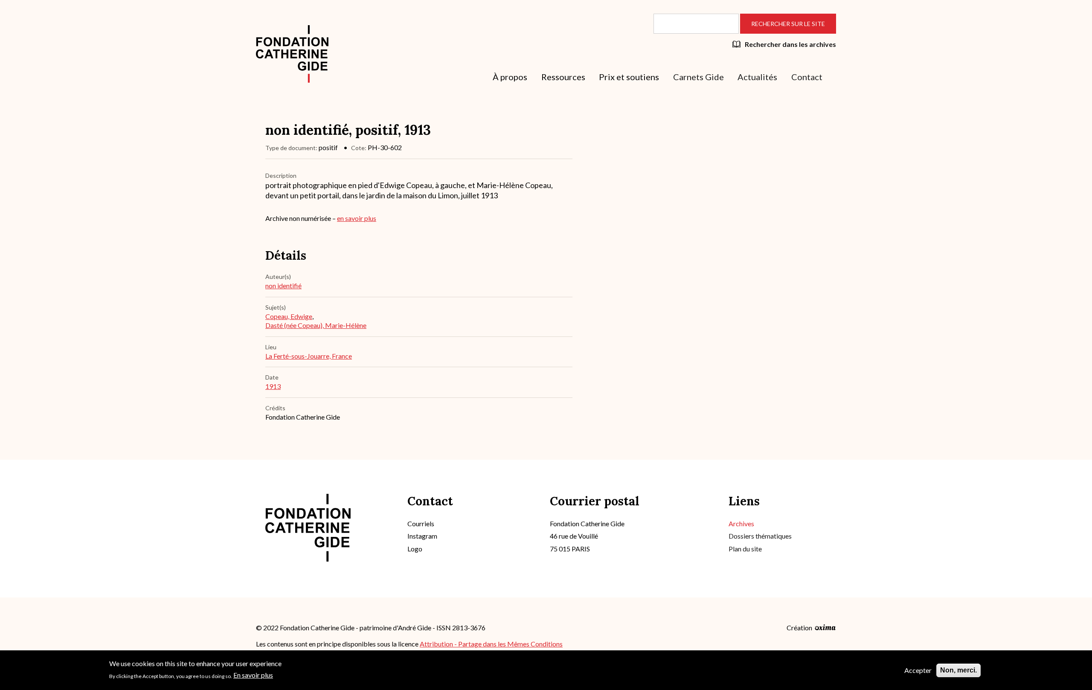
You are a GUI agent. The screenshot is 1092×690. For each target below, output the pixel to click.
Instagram (422, 536)
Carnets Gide (698, 77)
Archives (741, 523)
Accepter (918, 670)
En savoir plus (253, 675)
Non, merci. (958, 670)
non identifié (283, 285)
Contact (806, 77)
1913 (273, 386)
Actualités (757, 77)
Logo (414, 549)
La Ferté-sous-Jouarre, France (308, 356)
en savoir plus (356, 218)
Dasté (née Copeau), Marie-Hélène (315, 325)
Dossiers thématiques (760, 536)
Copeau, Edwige (288, 316)
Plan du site (745, 549)
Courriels (420, 523)
